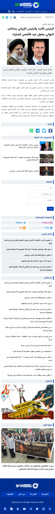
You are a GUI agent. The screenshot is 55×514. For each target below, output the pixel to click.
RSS (20, 228)
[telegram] (7, 17)
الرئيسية (45, 494)
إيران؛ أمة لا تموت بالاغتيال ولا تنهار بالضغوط (36, 261)
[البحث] (13, 11)
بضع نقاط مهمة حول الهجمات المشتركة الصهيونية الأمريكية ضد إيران (20, 158)
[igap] (5, 509)
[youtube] (24, 509)
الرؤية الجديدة (34, 2)
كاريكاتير (48, 381)
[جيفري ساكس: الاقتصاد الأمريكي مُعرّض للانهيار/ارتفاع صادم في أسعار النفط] (46, 146)
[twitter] (11, 17)
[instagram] (43, 509)
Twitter (46, 228)
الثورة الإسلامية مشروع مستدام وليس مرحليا (36, 345)
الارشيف (10, 494)
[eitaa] (18, 509)
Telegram (18, 223)
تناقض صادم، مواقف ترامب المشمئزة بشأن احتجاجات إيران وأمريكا (29, 375)
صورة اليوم (47, 425)
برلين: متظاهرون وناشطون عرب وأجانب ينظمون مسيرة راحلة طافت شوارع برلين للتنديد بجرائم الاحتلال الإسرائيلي (28, 467)
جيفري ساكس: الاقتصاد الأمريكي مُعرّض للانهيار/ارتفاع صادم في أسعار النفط (21, 146)
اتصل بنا (36, 11)
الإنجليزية (21, 11)
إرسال (50, 208)
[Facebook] (14, 17)
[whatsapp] (3, 17)
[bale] (11, 509)
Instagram (45, 223)
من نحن (44, 11)
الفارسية (28, 11)
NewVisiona (16, 502)
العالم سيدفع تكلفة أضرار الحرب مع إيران (23, 171)
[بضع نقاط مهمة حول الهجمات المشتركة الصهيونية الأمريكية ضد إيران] (46, 158)
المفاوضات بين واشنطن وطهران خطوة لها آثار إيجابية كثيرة (32, 351)
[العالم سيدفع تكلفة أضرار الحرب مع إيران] (46, 171)
